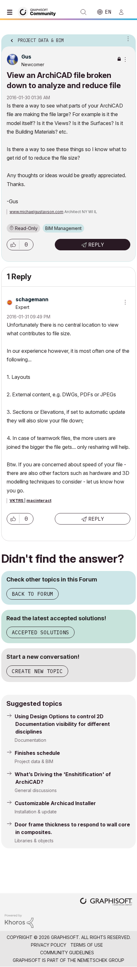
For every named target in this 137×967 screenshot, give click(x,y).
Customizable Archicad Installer (55, 803)
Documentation (30, 740)
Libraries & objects (34, 840)
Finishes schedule (37, 753)
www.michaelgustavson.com (36, 211)
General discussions (36, 790)
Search (83, 12)
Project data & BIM (34, 761)
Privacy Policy (48, 945)
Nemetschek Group (100, 960)
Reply (96, 244)
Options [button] (127, 38)
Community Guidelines (67, 952)
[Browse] (11, 12)
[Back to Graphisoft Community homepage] (39, 11)
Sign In (124, 12)
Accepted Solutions (40, 632)
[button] (13, 244)
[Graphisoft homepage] (106, 902)
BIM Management (63, 228)
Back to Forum (32, 594)
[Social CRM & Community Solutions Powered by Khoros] (19, 920)
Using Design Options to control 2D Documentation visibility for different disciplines (62, 724)
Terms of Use (86, 945)
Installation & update (36, 811)
